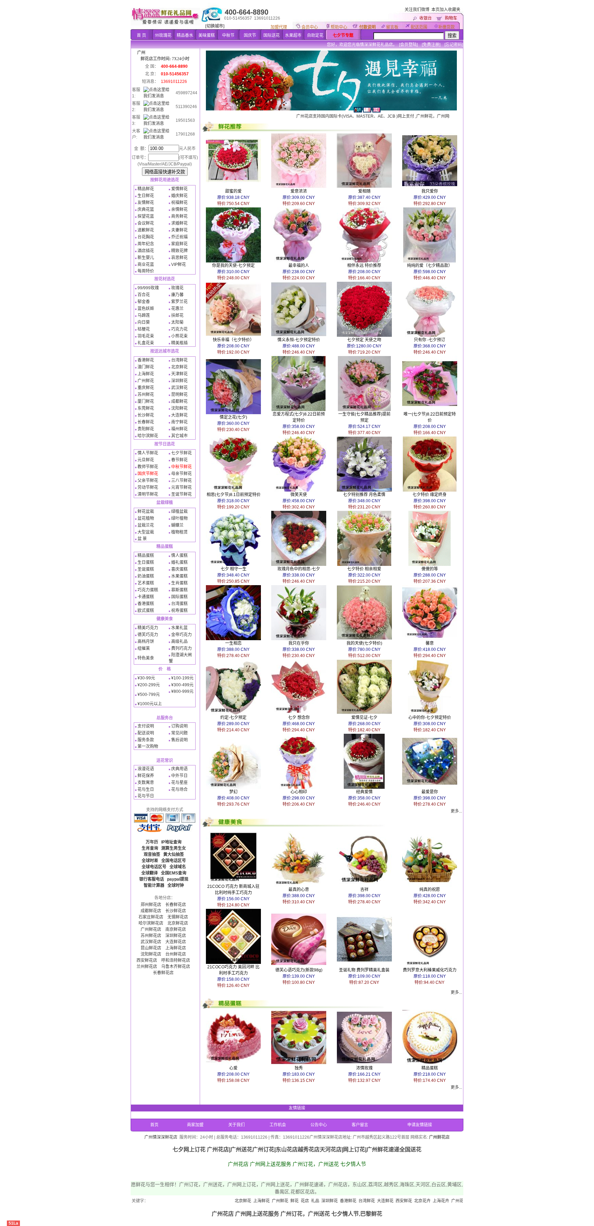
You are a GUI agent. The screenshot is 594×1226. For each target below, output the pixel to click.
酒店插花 (146, 250)
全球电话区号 (154, 866)
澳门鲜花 (146, 367)
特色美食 (146, 658)
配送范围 (419, 27)
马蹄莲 (144, 315)
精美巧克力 (148, 627)
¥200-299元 (149, 684)
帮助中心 (339, 27)
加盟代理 (279, 27)
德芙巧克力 (148, 634)
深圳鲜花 (179, 380)
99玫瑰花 (163, 35)
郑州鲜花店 (151, 904)
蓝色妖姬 (146, 308)
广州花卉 (412, 1200)
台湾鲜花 (179, 360)
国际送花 (271, 35)
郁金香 (144, 301)
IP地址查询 (171, 842)
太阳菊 (177, 322)
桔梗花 (144, 329)
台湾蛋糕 (179, 603)
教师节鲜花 (148, 466)
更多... (456, 811)
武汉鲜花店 (151, 941)
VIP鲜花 (178, 264)
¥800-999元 (182, 691)
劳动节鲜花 (148, 487)
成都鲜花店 (151, 910)
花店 (257, 1200)
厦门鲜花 (146, 401)
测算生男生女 (173, 848)
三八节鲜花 (181, 480)
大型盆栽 (146, 532)
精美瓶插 (179, 343)
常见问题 (179, 733)
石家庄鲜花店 (151, 917)
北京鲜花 (179, 367)
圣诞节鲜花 (181, 494)
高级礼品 (179, 641)
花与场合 (179, 789)
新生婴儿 (146, 257)
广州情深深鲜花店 (160, 1137)
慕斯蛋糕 (179, 590)
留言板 (392, 27)
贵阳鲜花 (146, 429)
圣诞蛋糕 (146, 569)
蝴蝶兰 (177, 525)
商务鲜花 (179, 216)
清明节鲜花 (148, 494)
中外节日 (179, 775)
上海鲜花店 (175, 948)
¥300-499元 (182, 684)
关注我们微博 (417, 9)
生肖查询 (150, 848)
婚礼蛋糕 (179, 562)
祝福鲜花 (179, 202)
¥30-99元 (146, 678)
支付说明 (146, 726)
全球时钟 (175, 885)
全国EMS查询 (173, 873)
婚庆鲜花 (179, 195)
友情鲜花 (146, 202)
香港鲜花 (146, 360)
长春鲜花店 (175, 904)
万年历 (152, 842)
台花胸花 (146, 237)
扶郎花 (177, 315)
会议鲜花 (146, 223)
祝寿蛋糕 (179, 610)
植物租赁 (179, 532)
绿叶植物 (179, 518)
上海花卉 (393, 1200)
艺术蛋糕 (146, 583)
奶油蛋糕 (146, 576)
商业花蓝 (146, 264)
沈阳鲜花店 (151, 954)
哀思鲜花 (179, 257)
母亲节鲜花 (181, 473)
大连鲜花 (179, 415)
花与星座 (179, 782)
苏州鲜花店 (151, 935)
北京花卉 (375, 1200)
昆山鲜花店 (151, 948)
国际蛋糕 (179, 596)
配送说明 (146, 733)
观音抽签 (152, 854)
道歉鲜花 (146, 230)
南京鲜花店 (175, 929)
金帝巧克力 (181, 634)
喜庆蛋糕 (179, 569)
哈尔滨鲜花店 (151, 923)
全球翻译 (149, 873)
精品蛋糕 (146, 555)
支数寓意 (146, 782)
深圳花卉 (430, 1200)
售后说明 (179, 740)
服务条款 (146, 740)
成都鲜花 (179, 401)
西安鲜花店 (146, 960)
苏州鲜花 (146, 394)
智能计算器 (154, 885)
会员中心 (309, 27)
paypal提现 (177, 879)
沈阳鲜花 (179, 408)
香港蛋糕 (146, 603)
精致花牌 (179, 250)
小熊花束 (179, 336)
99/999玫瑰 (148, 288)
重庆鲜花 (146, 387)
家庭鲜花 (179, 243)
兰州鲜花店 (146, 966)
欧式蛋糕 (146, 610)
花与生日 (146, 789)
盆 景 (142, 538)
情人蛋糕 (179, 555)
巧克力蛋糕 (148, 590)
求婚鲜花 (179, 223)
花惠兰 (177, 308)
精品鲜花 (146, 188)
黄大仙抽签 (173, 854)
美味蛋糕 (206, 35)
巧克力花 (179, 329)
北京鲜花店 (177, 923)
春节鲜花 (179, 460)
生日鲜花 (146, 195)
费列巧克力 (181, 648)
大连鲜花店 (175, 941)
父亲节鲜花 (148, 480)
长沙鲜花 (146, 415)
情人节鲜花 (148, 453)
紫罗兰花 (179, 301)
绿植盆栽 (179, 511)
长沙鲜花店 (175, 910)
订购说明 (179, 726)
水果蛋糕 (179, 576)
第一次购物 (148, 746)
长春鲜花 (146, 422)
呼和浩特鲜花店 (175, 960)
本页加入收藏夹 (445, 9)
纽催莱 (144, 648)
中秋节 (228, 35)
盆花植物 (146, 518)
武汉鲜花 (179, 387)
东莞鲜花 (146, 408)
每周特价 (146, 271)
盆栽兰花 (146, 525)
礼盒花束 (146, 343)
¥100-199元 (182, 678)
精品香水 (185, 35)
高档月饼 (146, 641)
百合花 (144, 294)
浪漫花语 (146, 768)
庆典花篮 (146, 209)
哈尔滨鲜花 (148, 435)
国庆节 (250, 35)
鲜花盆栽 (146, 511)
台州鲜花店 (175, 954)
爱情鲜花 (179, 188)
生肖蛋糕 (179, 583)
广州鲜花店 (151, 929)
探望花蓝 (146, 216)
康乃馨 (177, 294)
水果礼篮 (179, 627)
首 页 (141, 35)
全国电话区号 (173, 860)
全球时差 (150, 860)
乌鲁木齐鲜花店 (175, 966)
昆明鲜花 (179, 394)
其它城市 (179, 435)
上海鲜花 (146, 374)
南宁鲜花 (179, 422)
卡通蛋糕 (146, 596)
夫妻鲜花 (179, 230)
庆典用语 (179, 768)
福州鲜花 (179, 429)
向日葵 (144, 322)
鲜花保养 (146, 775)
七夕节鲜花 (181, 453)
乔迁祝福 (179, 237)
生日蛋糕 (146, 562)
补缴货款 (446, 27)
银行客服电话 (151, 879)
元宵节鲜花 (181, 487)
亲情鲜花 (179, 209)
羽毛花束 (146, 336)
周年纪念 (146, 243)
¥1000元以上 (150, 703)
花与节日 (146, 796)
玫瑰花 (177, 288)
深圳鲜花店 (175, 935)
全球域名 (177, 866)
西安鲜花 (356, 1200)
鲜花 (247, 1200)
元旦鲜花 (146, 460)
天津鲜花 (179, 374)
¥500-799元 (149, 694)
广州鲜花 (146, 380)
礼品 (268, 1200)
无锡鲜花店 (177, 917)
